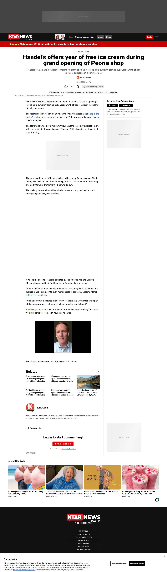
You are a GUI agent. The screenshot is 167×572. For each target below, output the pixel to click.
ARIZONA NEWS (83, 52)
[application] (63, 337)
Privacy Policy (54, 567)
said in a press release (36, 295)
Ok (164, 556)
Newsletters (127, 105)
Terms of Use (45, 567)
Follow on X (83, 540)
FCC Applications (83, 549)
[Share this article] (72, 87)
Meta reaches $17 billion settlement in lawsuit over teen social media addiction (58, 44)
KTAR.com (43, 407)
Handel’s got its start (36, 309)
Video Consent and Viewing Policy (24, 570)
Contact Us (83, 531)
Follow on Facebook (83, 537)
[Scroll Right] (98, 371)
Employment (83, 546)
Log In (149, 37)
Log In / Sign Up (63, 444)
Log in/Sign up (112, 109)
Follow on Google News (94, 87)
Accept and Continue (137, 563)
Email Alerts (83, 543)
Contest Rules (83, 534)
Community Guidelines (69, 449)
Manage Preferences (119, 563)
